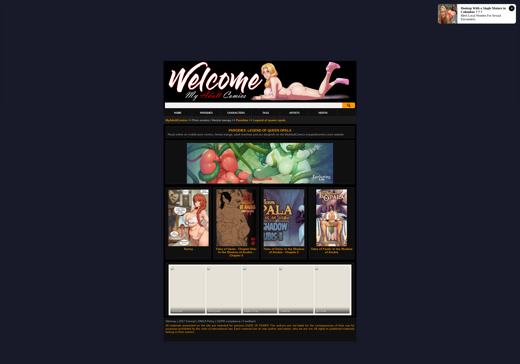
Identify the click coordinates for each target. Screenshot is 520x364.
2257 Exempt (187, 321)
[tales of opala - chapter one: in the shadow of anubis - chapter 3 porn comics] (236, 217)
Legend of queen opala (269, 120)
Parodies (242, 120)
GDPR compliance (228, 321)
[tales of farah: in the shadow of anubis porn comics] (332, 217)
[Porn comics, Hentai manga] (260, 100)
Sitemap (171, 321)
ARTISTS (294, 112)
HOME (177, 112)
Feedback (249, 321)
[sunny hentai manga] (188, 217)
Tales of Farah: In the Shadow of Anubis (331, 250)
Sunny (188, 249)
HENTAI (322, 112)
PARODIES (206, 112)
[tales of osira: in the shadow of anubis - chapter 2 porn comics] (284, 217)
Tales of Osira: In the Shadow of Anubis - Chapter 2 (283, 250)
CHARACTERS (236, 112)
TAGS (265, 112)
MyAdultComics (176, 120)
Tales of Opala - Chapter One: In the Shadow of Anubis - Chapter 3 (236, 252)
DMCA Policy (206, 321)
